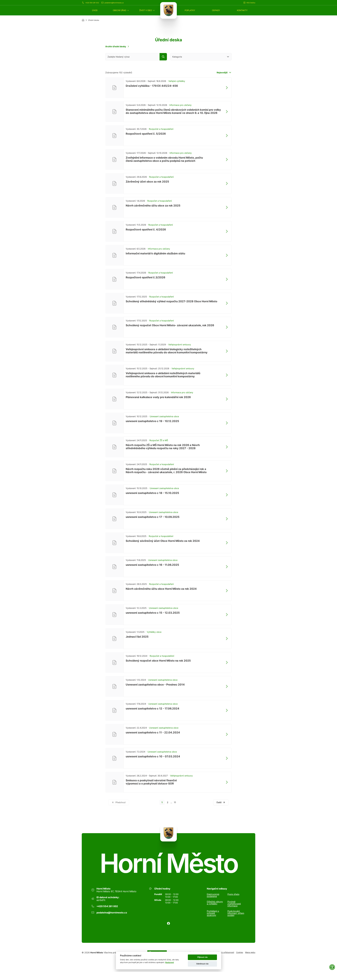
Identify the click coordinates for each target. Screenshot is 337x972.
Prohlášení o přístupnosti (223, 952)
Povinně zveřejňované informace (234, 904)
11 (175, 802)
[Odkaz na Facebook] (168, 923)
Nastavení (169, 962)
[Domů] (83, 20)
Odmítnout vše (202, 964)
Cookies (239, 952)
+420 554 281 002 (92, 3)
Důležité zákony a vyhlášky (215, 903)
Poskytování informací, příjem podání (235, 913)
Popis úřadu (233, 894)
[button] (120, 10)
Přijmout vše (202, 957)
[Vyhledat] (163, 56)
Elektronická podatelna (213, 895)
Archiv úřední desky (115, 46)
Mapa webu (250, 952)
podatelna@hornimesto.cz (114, 3)
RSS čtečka (251, 3)
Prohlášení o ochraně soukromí (213, 913)
